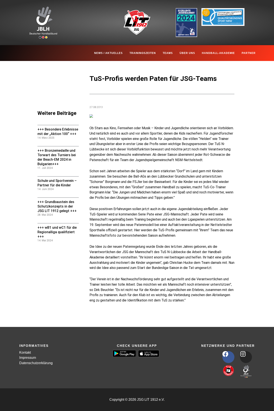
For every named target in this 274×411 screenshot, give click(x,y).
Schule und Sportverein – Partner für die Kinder (57, 183)
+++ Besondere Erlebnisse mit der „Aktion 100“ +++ (57, 131)
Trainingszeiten (143, 53)
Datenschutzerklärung (36, 363)
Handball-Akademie (218, 53)
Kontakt (25, 352)
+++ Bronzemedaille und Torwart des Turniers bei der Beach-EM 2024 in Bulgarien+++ (56, 157)
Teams (168, 53)
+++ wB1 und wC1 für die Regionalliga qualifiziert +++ (57, 232)
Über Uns (187, 53)
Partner (249, 53)
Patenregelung (100, 312)
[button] (9, 401)
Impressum (27, 357)
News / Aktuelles (108, 53)
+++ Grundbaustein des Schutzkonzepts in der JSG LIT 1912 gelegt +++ (57, 206)
